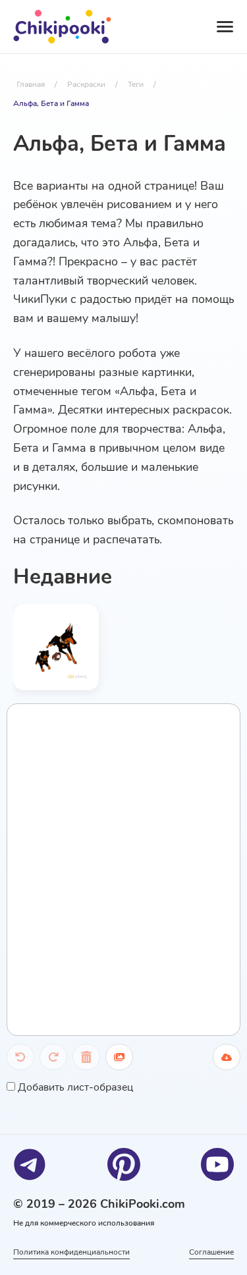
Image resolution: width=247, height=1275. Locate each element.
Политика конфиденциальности (71, 1252)
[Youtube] (217, 1164)
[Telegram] (29, 1164)
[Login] (164, 27)
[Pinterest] (123, 1164)
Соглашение (211, 1252)
